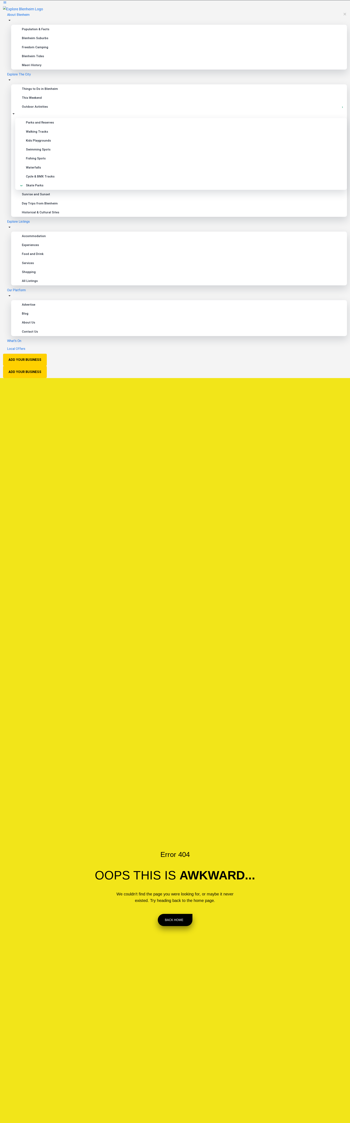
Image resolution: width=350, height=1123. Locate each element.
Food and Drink (33, 254)
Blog (25, 313)
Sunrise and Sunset (36, 194)
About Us (28, 322)
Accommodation (34, 236)
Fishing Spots (36, 158)
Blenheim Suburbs (35, 38)
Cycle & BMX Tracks (40, 176)
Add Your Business (25, 360)
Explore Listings (18, 222)
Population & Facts (35, 29)
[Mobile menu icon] (175, 3)
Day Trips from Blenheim (40, 203)
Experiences (30, 245)
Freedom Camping (35, 47)
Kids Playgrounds (38, 140)
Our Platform (16, 290)
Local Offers (16, 349)
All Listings (30, 281)
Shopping (29, 272)
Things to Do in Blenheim (40, 89)
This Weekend (32, 98)
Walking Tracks (37, 131)
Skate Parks (34, 185)
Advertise (28, 304)
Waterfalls (33, 167)
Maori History (31, 65)
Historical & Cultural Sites (40, 212)
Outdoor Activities (35, 107)
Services (28, 263)
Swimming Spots (38, 149)
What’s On (14, 341)
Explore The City (19, 74)
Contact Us (30, 331)
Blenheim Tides (33, 56)
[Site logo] (23, 9)
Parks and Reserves (40, 122)
